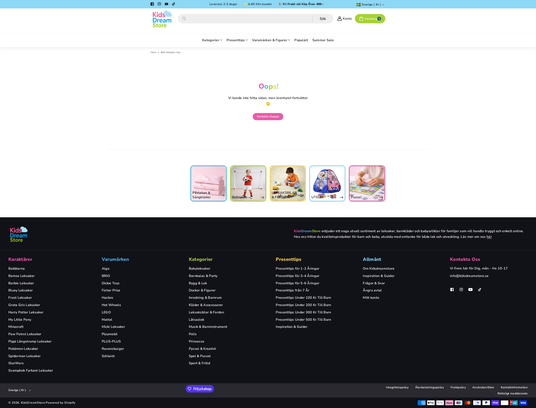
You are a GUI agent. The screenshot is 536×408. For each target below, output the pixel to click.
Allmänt (372, 259)
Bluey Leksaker (20, 290)
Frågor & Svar (374, 283)
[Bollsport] (209, 183)
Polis (193, 334)
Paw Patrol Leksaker (24, 334)
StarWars (16, 363)
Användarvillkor (483, 387)
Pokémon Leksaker (23, 348)
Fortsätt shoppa (268, 116)
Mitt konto (371, 297)
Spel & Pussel (200, 356)
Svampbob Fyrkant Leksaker (30, 370)
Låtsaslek (196, 319)
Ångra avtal (372, 290)
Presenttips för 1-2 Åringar (297, 268)
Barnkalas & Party (203, 276)
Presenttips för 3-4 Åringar (297, 276)
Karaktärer (20, 259)
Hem (153, 52)
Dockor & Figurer (202, 290)
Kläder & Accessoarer (206, 305)
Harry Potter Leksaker (25, 312)
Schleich (108, 356)
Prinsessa (196, 341)
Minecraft (16, 326)
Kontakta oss (465, 259)
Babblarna (16, 268)
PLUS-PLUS (111, 341)
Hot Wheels (111, 305)
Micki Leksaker (113, 326)
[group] (169, 183)
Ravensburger (113, 348)
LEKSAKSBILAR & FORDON (245, 195)
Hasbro (107, 297)
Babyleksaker (199, 268)
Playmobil (110, 334)
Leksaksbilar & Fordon (206, 312)
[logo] (18, 234)
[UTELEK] (288, 183)
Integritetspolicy (397, 387)
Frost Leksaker (20, 297)
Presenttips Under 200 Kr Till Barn (303, 305)
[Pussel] (327, 183)
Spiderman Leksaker (24, 356)
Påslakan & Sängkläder (162, 195)
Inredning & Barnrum (205, 297)
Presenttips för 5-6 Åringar (297, 283)
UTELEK (278, 197)
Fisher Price (111, 290)
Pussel (317, 197)
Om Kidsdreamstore (378, 268)
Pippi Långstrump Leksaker (30, 341)
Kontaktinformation (514, 387)
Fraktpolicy (458, 387)
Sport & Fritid (199, 363)
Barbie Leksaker (21, 283)
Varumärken (115, 259)
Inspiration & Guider (291, 326)
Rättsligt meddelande (512, 393)
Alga (106, 268)
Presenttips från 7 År (292, 290)
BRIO (106, 276)
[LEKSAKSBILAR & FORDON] (248, 183)
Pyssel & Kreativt (202, 348)
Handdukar (360, 197)
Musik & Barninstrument (208, 326)
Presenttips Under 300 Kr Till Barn (303, 312)
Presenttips (288, 259)
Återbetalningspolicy (429, 387)
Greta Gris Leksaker (24, 305)
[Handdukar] (367, 183)
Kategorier (201, 259)
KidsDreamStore (33, 403)
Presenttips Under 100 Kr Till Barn (303, 297)
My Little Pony (19, 319)
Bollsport (200, 197)
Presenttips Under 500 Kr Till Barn (303, 319)
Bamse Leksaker (21, 276)
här (489, 236)
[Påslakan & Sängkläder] (169, 183)
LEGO (106, 312)
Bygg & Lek (198, 283)
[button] (370, 18)
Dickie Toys (111, 283)
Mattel (107, 319)
